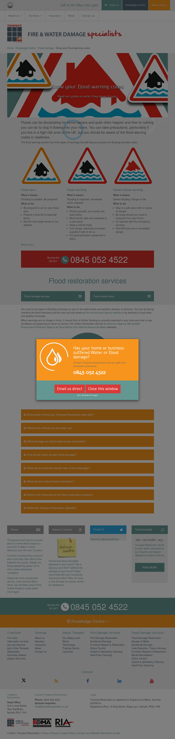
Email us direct (69, 388)
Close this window (103, 388)
